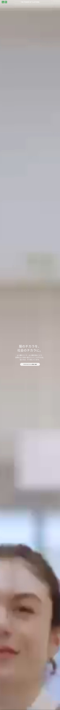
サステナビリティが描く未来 (30, 364)
